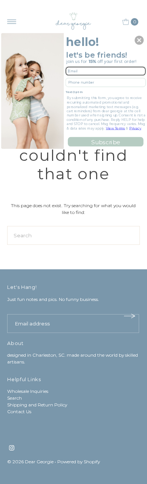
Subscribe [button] (105, 141)
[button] (139, 40)
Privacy (135, 128)
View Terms (115, 128)
